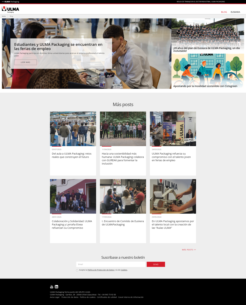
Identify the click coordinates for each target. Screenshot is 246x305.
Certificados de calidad (107, 297)
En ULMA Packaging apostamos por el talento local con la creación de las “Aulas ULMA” (173, 224)
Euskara (235, 11)
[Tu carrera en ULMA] (10, 9)
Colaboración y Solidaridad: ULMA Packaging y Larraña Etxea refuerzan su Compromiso (72, 224)
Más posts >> (189, 249)
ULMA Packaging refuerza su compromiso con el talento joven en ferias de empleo (171, 157)
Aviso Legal (54, 297)
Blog (224, 11)
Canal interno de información (131, 297)
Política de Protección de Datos (101, 270)
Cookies (124, 270)
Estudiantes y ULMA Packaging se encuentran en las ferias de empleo (58, 46)
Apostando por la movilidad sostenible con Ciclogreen (205, 86)
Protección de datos (69, 297)
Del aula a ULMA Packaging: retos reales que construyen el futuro (71, 155)
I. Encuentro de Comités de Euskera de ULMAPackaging (123, 222)
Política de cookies (88, 297)
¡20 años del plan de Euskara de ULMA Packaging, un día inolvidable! (206, 49)
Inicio (4, 16)
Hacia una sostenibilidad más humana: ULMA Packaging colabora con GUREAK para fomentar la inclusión (123, 158)
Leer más (25, 62)
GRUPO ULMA (84, 292)
